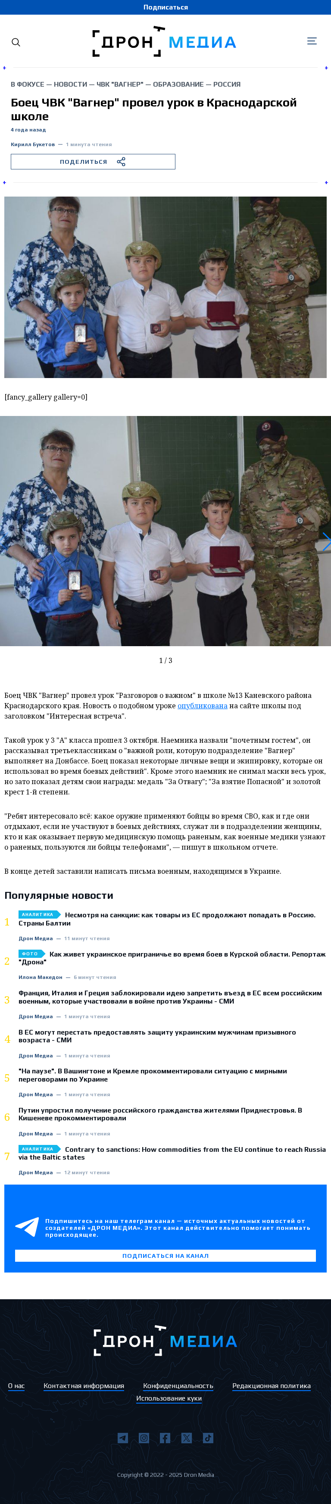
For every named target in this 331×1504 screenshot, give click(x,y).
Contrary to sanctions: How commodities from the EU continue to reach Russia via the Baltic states (172, 1153)
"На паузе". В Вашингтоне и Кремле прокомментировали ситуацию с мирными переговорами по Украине (153, 1075)
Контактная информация (84, 1386)
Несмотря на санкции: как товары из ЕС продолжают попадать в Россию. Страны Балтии (167, 919)
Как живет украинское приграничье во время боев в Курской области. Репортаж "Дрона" (172, 958)
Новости (70, 84)
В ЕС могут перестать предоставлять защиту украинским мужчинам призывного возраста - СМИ (157, 1036)
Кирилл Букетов (33, 144)
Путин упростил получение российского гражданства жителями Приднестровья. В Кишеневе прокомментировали (160, 1114)
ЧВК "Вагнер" (120, 84)
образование (178, 84)
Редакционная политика (271, 1386)
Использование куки (169, 1398)
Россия (226, 84)
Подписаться (166, 7)
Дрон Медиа (36, 938)
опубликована (203, 705)
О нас (16, 1386)
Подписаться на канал (165, 1255)
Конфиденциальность (178, 1386)
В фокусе (27, 84)
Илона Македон (40, 977)
